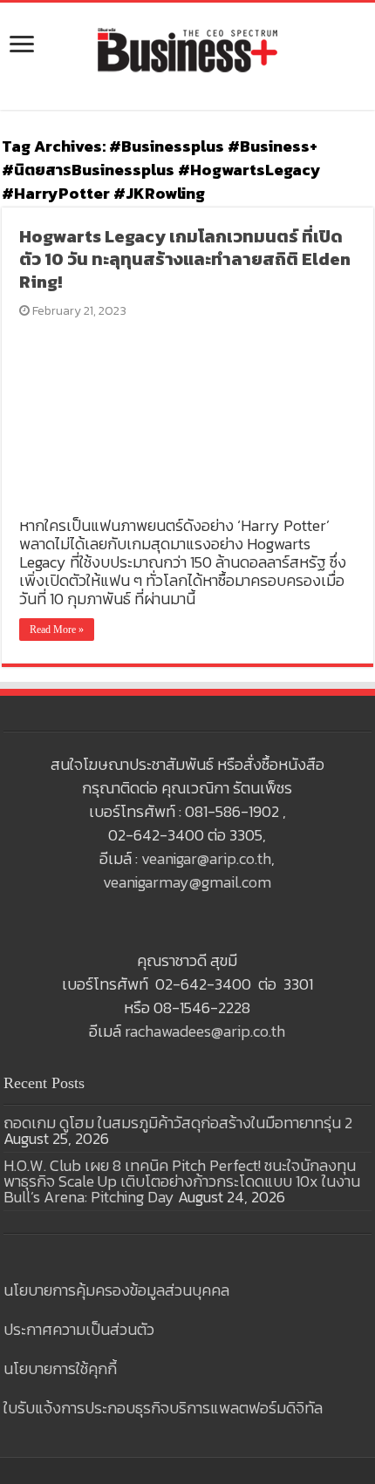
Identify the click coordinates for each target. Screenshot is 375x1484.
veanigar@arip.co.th (206, 858)
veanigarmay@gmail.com (187, 882)
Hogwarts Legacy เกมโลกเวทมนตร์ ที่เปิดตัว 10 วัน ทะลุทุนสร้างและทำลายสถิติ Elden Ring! (185, 259)
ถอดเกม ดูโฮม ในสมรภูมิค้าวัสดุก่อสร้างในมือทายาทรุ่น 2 (177, 1122)
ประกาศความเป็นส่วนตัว (78, 1329)
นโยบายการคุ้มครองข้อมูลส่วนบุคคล (116, 1290)
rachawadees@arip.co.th (205, 1031)
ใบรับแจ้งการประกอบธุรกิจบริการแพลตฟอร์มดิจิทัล (163, 1407)
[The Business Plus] (187, 49)
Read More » (57, 629)
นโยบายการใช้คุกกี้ (60, 1368)
